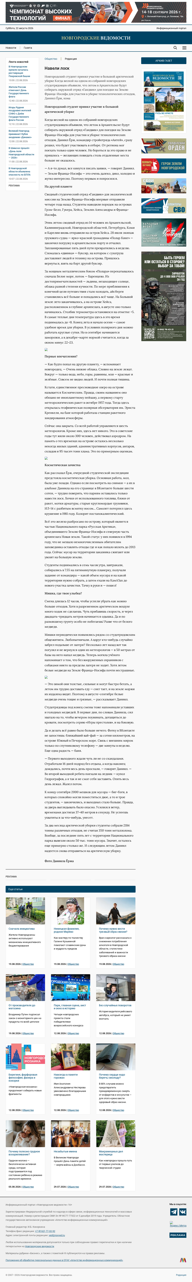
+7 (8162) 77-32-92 (45, 1231)
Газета (28, 47)
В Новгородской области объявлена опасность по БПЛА (20, 171)
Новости (11, 47)
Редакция (181, 1275)
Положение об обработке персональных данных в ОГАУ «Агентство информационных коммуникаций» (64, 1260)
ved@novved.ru (57, 1235)
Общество (51, 58)
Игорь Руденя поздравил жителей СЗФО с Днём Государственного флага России (20, 114)
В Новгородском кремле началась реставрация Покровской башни (19, 71)
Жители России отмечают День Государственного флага (19, 92)
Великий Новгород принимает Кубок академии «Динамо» (20, 134)
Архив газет (163, 60)
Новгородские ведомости (39, 1246)
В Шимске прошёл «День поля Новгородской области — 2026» (21, 153)
